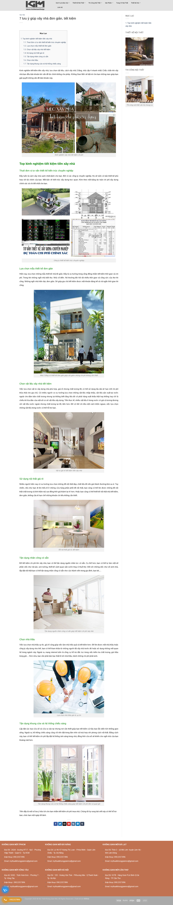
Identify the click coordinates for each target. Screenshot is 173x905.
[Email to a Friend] (64, 824)
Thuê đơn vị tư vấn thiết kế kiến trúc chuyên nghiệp (44, 42)
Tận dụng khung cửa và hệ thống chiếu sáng (42, 64)
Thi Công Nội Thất (94, 3)
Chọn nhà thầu (30, 60)
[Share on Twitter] (60, 824)
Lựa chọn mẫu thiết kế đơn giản (37, 46)
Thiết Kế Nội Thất (78, 3)
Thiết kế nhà (135, 3)
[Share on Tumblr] (82, 824)
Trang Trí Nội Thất (122, 3)
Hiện (47, 33)
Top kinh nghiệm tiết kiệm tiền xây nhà (36, 39)
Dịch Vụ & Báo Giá (62, 3)
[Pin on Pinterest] (69, 824)
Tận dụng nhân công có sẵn (35, 56)
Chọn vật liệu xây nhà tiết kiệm (36, 49)
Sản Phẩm (108, 3)
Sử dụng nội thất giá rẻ (33, 53)
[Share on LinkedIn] (78, 824)
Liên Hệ (59, 7)
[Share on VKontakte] (73, 824)
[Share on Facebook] (56, 824)
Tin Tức (22, 15)
